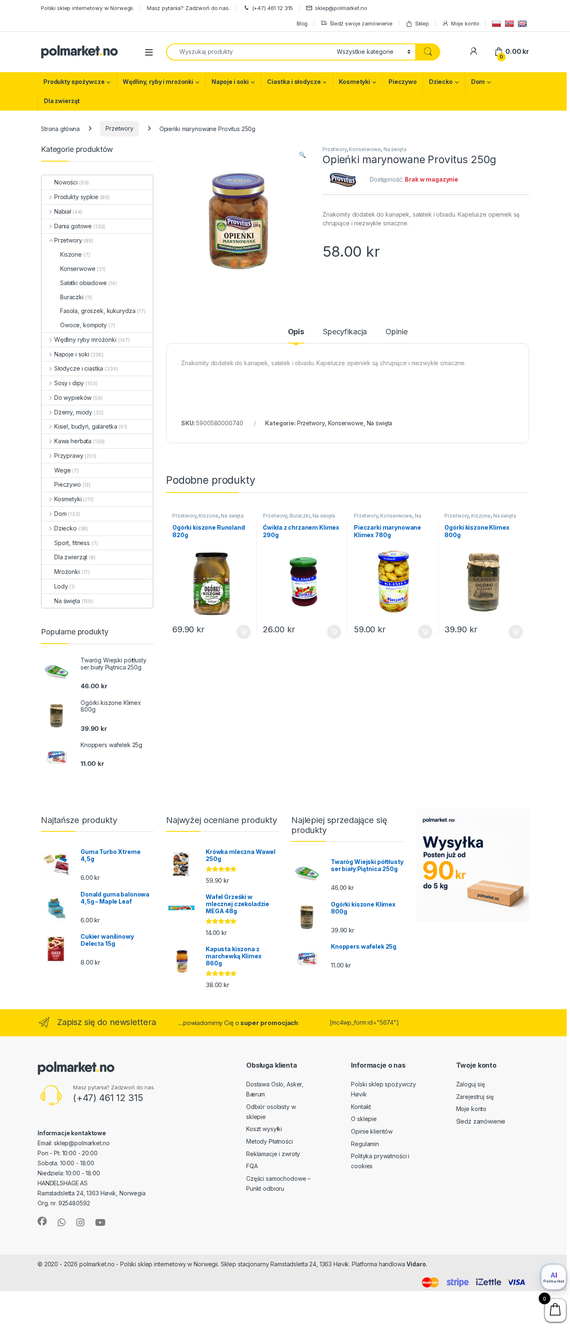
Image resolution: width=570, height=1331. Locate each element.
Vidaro (416, 1264)
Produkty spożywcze (73, 81)
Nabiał (62, 211)
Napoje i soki (230, 81)
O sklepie (364, 1118)
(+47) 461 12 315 (272, 8)
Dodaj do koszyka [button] (239, 632)
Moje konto (465, 23)
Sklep (422, 23)
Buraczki (300, 516)
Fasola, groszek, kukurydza (97, 310)
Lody (61, 586)
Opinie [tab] (396, 332)
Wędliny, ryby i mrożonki (158, 81)
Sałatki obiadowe (83, 282)
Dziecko (441, 81)
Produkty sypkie (76, 196)
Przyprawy (68, 455)
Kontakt (361, 1106)
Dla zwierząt (62, 100)
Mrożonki (67, 571)
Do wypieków (72, 397)
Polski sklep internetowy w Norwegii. (87, 8)
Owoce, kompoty (83, 324)
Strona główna (60, 128)
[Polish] (497, 23)
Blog (302, 23)
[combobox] (249, 52)
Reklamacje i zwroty (273, 1153)
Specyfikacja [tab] (345, 332)
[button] (302, 155)
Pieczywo (402, 81)
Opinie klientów (372, 1131)
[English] (523, 23)
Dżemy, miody (73, 412)
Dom (478, 81)
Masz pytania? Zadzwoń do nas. (188, 8)
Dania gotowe (73, 226)
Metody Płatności (269, 1141)
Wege (62, 470)
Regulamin (365, 1143)
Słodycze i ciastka (78, 368)
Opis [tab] (296, 332)
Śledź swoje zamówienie (361, 23)
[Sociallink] (42, 1221)
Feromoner (445, 1264)
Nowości (66, 182)
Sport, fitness (72, 542)
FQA (252, 1165)
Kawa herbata (72, 441)
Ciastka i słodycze (293, 81)
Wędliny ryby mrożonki (85, 339)
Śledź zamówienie (481, 1121)
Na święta (394, 149)
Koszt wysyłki (264, 1128)
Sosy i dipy (69, 382)
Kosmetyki (354, 81)
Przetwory (120, 128)
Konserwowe (365, 149)
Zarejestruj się (475, 1096)
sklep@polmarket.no (341, 8)
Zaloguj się (470, 1084)
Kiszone (208, 516)
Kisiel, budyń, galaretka (85, 426)
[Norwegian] (510, 23)
